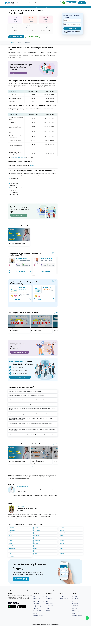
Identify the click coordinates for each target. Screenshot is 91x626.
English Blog (74, 608)
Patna (61, 548)
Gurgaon (11, 535)
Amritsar (36, 527)
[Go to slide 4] (33, 275)
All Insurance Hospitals (77, 615)
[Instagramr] (16, 603)
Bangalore (62, 527)
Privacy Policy (62, 595)
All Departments (75, 601)
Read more (32, 165)
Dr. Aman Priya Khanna (23, 486)
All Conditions (75, 598)
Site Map (48, 610)
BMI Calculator (75, 606)
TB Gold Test (36, 603)
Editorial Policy (62, 600)
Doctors (19, 42)
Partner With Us (49, 600)
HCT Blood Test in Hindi (38, 601)
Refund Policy (62, 596)
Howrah (61, 535)
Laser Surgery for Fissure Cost (18, 157)
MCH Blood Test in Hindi (38, 596)
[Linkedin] (14, 603)
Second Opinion (75, 603)
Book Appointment (20, 271)
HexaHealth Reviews (76, 611)
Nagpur (61, 545)
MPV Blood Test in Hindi (38, 595)
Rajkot (61, 551)
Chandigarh (37, 530)
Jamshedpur (37, 540)
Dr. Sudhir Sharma (46, 258)
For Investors (49, 598)
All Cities (73, 613)
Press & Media (49, 603)
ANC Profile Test (37, 610)
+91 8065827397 (72, 2)
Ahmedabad (11, 527)
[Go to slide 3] (32, 275)
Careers (48, 608)
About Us (48, 595)
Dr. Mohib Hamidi (21, 258)
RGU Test (35, 613)
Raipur (35, 551)
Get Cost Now (72, 28)
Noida (35, 548)
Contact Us (48, 596)
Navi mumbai (12, 548)
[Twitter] (11, 603)
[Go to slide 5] (34, 275)
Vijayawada (11, 556)
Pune (10, 551)
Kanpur (10, 543)
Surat (10, 553)
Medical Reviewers (50, 605)
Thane (35, 553)
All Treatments (75, 600)
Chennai (62, 530)
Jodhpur (62, 540)
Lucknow (62, 543)
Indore (35, 538)
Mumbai (11, 545)
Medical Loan (75, 605)
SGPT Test (35, 608)
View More (44, 497)
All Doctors (74, 595)
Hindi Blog (74, 610)
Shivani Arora (20, 506)
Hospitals (27, 42)
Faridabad (36, 533)
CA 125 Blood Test (37, 605)
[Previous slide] (53, 252)
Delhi (10, 533)
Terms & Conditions (63, 598)
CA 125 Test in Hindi (37, 606)
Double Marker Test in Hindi (38, 616)
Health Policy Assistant (77, 617)
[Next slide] (55, 252)
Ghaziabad (62, 533)
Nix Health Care (47, 287)
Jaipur (10, 540)
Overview (12, 42)
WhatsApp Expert (33, 36)
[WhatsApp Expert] (63, 2)
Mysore (36, 545)
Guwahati (36, 535)
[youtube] (18, 603)
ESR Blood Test (36, 598)
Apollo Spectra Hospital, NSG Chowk (23, 289)
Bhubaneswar (12, 530)
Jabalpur (62, 538)
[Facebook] (9, 603)
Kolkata (36, 543)
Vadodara (62, 553)
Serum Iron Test (36, 611)
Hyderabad (11, 538)
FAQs (47, 601)
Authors (48, 606)
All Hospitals (74, 596)
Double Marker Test (37, 600)
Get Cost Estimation (17, 36)
